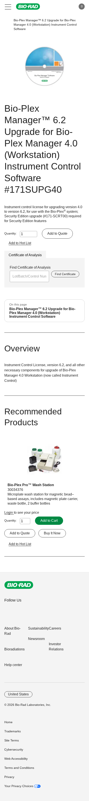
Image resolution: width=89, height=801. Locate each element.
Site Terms (11, 740)
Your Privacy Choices (19, 786)
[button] (7, 24)
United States (18, 694)
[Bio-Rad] (18, 585)
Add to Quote (57, 233)
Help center (13, 665)
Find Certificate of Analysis (30, 267)
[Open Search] (57, 6)
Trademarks (12, 731)
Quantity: (10, 233)
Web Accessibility (16, 758)
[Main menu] (8, 6)
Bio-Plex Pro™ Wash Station (31, 485)
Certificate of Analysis (25, 255)
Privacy (9, 777)
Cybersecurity (13, 749)
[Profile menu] (67, 6)
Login (9, 512)
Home (8, 722)
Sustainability (38, 628)
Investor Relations (56, 646)
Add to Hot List (20, 243)
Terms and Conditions (19, 767)
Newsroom (36, 639)
